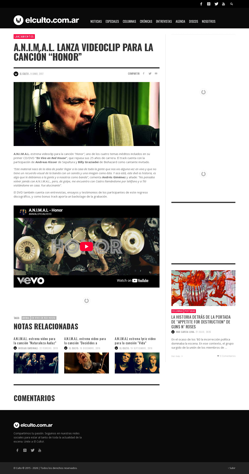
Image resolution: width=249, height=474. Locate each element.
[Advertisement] (203, 233)
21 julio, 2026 (203, 331)
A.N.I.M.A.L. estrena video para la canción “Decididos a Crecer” (85, 343)
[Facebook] (201, 4)
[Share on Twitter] (149, 73)
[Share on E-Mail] (156, 73)
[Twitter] (216, 4)
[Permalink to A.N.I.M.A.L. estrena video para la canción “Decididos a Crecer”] (86, 362)
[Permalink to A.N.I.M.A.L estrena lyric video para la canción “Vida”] (137, 362)
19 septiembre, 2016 (142, 348)
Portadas (190, 311)
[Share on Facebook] (143, 73)
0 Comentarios (227, 355)
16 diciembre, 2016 (90, 348)
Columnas (177, 311)
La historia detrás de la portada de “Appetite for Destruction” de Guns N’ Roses (201, 322)
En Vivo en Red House (44, 317)
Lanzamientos (24, 36)
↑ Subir (231, 468)
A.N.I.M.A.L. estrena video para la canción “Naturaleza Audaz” (35, 340)
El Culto (73, 348)
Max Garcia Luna (185, 331)
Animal (26, 317)
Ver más (176, 356)
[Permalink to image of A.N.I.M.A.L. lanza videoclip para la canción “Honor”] (87, 113)
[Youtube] (223, 4)
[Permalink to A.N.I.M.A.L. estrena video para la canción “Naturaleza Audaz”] (36, 362)
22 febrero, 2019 (48, 348)
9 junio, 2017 (37, 74)
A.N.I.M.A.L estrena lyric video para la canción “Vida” (135, 340)
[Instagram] (208, 4)
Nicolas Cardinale (28, 348)
